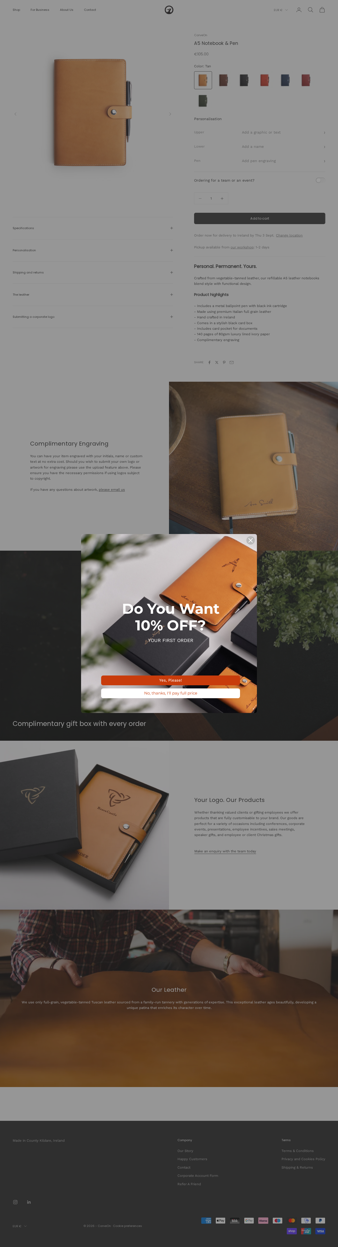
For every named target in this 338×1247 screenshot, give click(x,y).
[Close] (250, 540)
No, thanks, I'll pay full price (170, 693)
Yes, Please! (170, 680)
